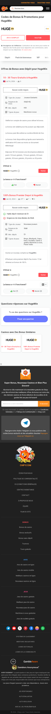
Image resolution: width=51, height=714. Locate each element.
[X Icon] (20, 628)
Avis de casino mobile (25, 570)
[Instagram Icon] (37, 628)
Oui (15, 185)
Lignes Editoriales (25, 647)
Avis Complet (13, 38)
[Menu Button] (47, 8)
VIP (38, 57)
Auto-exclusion (25, 701)
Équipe (25, 506)
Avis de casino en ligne (25, 565)
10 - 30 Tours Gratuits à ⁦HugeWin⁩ (20, 77)
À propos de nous (25, 501)
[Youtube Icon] (14, 628)
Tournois (25, 544)
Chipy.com (41, 412)
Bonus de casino (25, 527)
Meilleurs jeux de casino (25, 602)
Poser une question (25, 319)
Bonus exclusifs (25, 533)
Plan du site (26, 512)
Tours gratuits (25, 549)
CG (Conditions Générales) (25, 484)
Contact (25, 495)
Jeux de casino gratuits (25, 597)
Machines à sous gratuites (25, 613)
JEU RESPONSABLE (25, 691)
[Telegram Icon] (8, 628)
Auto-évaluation (25, 696)
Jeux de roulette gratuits (25, 619)
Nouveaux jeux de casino (25, 608)
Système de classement (25, 636)
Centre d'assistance (25, 490)
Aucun (38, 185)
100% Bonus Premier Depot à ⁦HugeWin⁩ (23, 195)
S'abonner (44, 404)
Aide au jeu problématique (25, 707)
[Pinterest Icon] (25, 628)
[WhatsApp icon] (43, 628)
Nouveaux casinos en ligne (25, 581)
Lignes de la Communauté (25, 652)
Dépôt (7, 57)
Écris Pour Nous (25, 473)
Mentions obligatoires (25, 642)
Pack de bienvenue (23, 57)
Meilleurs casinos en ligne (25, 576)
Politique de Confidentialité (25, 412)
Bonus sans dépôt (25, 538)
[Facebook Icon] (31, 628)
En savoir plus (27, 50)
